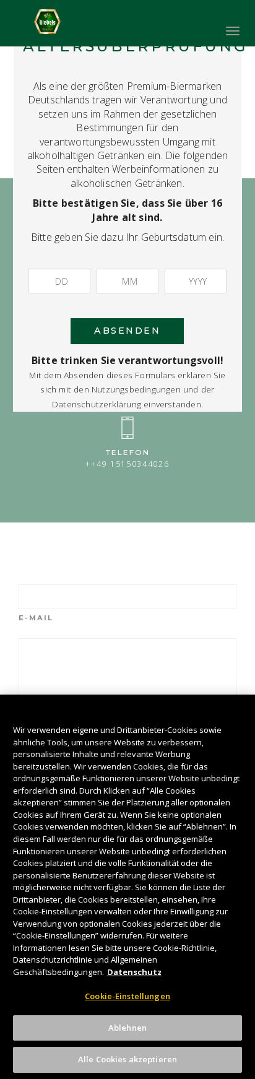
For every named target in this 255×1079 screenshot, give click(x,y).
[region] (127, 887)
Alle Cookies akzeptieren (127, 1059)
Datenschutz (134, 971)
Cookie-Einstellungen (127, 996)
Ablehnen (127, 1027)
